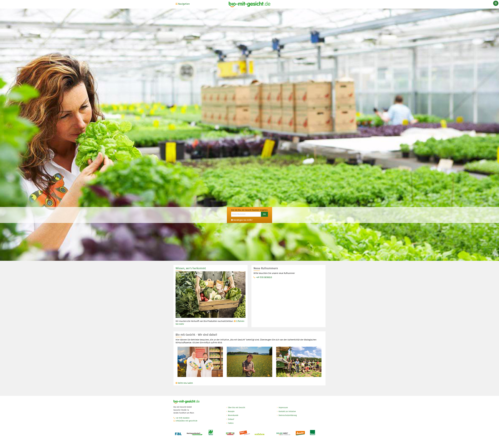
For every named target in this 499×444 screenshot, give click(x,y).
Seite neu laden (185, 382)
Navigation (184, 4)
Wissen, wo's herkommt (191, 268)
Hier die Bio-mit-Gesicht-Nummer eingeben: (249, 210)
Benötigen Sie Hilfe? (242, 220)
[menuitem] (183, 4)
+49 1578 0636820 (264, 277)
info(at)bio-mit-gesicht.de (186, 420)
